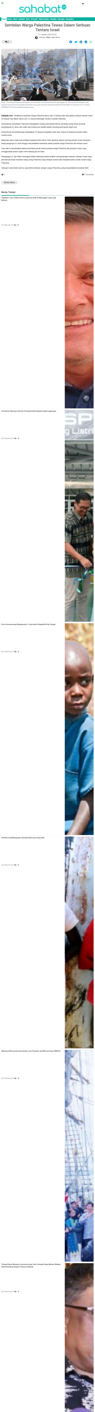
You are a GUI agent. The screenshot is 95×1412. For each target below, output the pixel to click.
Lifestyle (22, 19)
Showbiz (53, 19)
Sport (15, 19)
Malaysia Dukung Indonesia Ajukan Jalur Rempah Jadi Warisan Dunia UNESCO (30, 1051)
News (4, 19)
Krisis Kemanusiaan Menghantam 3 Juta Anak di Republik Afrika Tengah (28, 624)
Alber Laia (50, 37)
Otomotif (34, 19)
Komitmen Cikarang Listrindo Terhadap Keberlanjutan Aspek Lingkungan (28, 411)
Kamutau (61, 19)
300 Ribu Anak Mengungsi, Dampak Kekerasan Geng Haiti (22, 838)
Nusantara (70, 19)
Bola (28, 19)
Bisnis (9, 19)
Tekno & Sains (44, 19)
